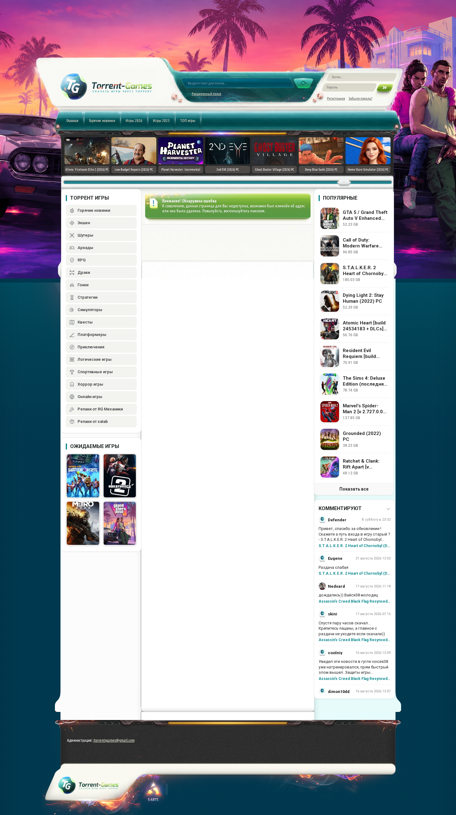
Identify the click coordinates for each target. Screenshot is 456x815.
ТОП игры (187, 120)
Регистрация (336, 98)
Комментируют (340, 508)
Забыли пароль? (360, 98)
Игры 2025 (161, 120)
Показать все (354, 489)
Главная (72, 120)
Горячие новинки (102, 120)
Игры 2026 (134, 120)
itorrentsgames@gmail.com (114, 740)
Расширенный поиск (206, 93)
